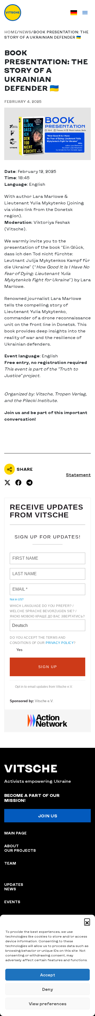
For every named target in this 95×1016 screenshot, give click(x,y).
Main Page (15, 833)
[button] (87, 921)
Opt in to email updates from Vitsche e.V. (44, 687)
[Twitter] (7, 482)
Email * (18, 586)
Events (12, 901)
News (25, 32)
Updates (13, 884)
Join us (47, 815)
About (11, 846)
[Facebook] (18, 482)
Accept (47, 974)
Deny (47, 989)
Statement (78, 475)
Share (25, 469)
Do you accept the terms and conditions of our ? (43, 640)
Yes (19, 650)
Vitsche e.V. (44, 701)
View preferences (47, 1003)
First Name (22, 555)
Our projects (20, 850)
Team (10, 863)
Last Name (21, 570)
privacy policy (60, 643)
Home (10, 32)
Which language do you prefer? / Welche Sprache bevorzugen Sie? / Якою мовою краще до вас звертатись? (47, 611)
